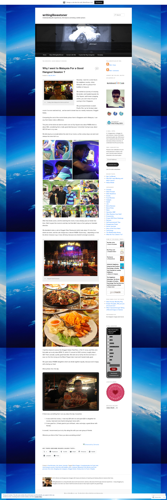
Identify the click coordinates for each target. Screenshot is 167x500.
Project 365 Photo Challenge (114, 218)
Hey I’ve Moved (110, 176)
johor (70, 467)
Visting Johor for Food (83, 469)
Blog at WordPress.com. (71, 493)
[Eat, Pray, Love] (122, 254)
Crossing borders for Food (88, 465)
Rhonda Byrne (111, 259)
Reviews (108, 220)
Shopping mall (57, 469)
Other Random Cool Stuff (113, 214)
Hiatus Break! (110, 182)
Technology (109, 230)
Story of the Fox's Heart (113, 228)
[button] (57, 150)
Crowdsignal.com (113, 375)
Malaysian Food (82, 467)
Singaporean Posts (112, 224)
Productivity (110, 216)
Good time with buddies (61, 467)
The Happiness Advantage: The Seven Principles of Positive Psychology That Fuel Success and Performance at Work (115, 281)
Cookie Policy (38, 497)
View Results (114, 373)
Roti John (50, 469)
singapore (65, 469)
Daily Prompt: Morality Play (114, 301)
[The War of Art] (122, 247)
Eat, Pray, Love (111, 250)
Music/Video (110, 208)
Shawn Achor (111, 287)
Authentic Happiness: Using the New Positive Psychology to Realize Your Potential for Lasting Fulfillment (114, 268)
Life (57, 465)
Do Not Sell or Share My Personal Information (90, 493)
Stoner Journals (63, 465)
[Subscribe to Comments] (107, 70)
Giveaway (100, 55)
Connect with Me (71, 55)
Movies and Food (91, 467)
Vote (113, 369)
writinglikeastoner (55, 15)
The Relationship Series (113, 232)
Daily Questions (111, 194)
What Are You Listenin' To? (114, 234)
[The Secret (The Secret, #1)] (122, 260)
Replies (92, 469)
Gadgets (108, 200)
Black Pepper (76, 465)
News (107, 210)
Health (108, 202)
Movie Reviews (110, 206)
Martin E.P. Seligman (113, 274)
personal (45, 469)
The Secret (110, 257)
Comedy (108, 189)
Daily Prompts (110, 191)
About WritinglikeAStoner (56, 55)
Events (108, 196)
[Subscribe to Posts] (107, 65)
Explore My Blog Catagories (87, 55)
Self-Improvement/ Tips (113, 222)
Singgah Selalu (72, 469)
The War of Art (111, 242)
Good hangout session (49, 467)
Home (44, 55)
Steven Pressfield (112, 244)
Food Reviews (51, 465)
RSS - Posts (112, 65)
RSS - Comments (114, 70)
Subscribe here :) (112, 164)
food (97, 465)
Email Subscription (112, 147)
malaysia (74, 467)
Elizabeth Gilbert (112, 251)
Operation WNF (110, 212)
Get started (99, 2)
